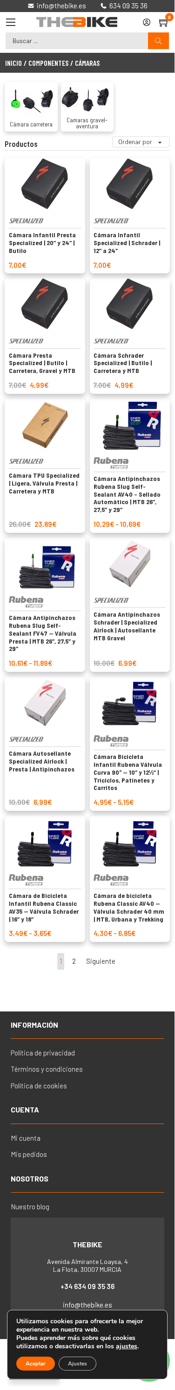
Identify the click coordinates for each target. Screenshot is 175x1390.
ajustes (126, 1346)
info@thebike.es (87, 1305)
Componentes (48, 62)
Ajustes (77, 1363)
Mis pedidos (29, 1154)
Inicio (13, 62)
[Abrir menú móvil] (10, 22)
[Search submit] (158, 41)
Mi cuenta (25, 1138)
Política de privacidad (43, 1053)
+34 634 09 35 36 (87, 1286)
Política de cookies (39, 1085)
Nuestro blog (30, 1206)
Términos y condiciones (47, 1069)
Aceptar (36, 1363)
